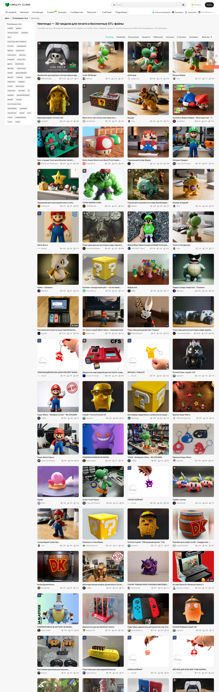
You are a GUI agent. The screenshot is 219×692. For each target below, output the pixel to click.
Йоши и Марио (179, 75)
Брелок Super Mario (181, 415)
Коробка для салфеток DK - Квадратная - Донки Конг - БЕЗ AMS (191, 542)
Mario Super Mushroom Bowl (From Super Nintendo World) (101, 160)
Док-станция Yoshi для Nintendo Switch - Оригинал (55, 160)
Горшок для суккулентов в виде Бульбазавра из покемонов (147, 203)
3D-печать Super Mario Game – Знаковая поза (103, 330)
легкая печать (13, 33)
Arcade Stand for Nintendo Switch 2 (188, 584)
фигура (10, 77)
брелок (10, 50)
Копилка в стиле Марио (93, 542)
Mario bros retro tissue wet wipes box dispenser (99, 118)
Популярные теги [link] (20, 18)
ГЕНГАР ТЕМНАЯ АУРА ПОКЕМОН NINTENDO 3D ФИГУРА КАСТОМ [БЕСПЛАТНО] (147, 584)
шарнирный (21, 46)
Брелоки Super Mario (182, 457)
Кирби (40, 500)
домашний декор (23, 95)
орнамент (23, 108)
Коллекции (37, 12)
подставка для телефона (17, 42)
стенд (10, 117)
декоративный (21, 73)
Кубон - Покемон (45, 287)
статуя (10, 86)
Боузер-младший (180, 203)
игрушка (11, 59)
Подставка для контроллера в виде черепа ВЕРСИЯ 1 (192, 330)
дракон (18, 28)
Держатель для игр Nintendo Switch (98, 627)
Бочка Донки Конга (45, 584)
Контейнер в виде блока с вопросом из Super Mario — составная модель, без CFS (147, 415)
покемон (24, 33)
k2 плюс (11, 46)
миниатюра (19, 64)
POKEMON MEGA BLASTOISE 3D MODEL (54, 627)
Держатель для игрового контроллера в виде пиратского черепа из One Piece (57, 75)
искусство (21, 59)
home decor (12, 55)
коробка (11, 95)
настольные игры (14, 104)
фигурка (11, 68)
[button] (206, 12)
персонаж (11, 91)
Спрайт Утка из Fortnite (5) (94, 415)
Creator (50, 12)
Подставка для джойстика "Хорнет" (144, 330)
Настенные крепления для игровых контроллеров (52, 669)
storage (18, 99)
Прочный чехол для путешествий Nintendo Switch (56, 330)
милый (10, 73)
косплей (21, 91)
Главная (19, 77)
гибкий (10, 28)
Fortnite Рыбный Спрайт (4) (185, 627)
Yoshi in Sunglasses (181, 245)
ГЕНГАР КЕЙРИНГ (135, 500)
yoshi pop (132, 75)
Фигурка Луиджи (180, 160)
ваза (29, 113)
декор (10, 64)
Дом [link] (7, 18)
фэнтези (22, 55)
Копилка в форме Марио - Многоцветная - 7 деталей (192, 118)
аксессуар (20, 86)
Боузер (131, 118)
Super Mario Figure (45, 457)
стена (10, 122)
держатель (20, 50)
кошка (22, 113)
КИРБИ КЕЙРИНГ (135, 669)
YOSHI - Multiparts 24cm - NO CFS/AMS (145, 457)
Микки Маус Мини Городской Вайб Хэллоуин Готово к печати (147, 245)
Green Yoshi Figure (91, 500)
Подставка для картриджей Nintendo (99, 669)
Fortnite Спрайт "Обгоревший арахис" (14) (146, 542)
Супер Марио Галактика (48, 542)
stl (29, 91)
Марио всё (132, 287)
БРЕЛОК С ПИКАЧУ (136, 372)
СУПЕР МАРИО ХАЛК (92, 203)
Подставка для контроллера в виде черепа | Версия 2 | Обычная (102, 245)
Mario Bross (42, 245)
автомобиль (12, 108)
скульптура (21, 68)
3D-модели (10, 12)
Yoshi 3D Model (89, 75)
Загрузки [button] (91, 12)
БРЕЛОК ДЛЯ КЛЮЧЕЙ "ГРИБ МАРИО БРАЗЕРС (189, 669)
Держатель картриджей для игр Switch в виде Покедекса (103, 372)
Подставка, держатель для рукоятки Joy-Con (148, 627)
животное (11, 82)
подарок (21, 82)
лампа (17, 122)
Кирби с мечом (179, 500)
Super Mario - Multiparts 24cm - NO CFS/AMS (57, 415)
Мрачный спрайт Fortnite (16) (50, 118)
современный (20, 117)
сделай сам (12, 113)
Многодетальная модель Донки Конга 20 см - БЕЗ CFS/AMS (103, 584)
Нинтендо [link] (35, 18)
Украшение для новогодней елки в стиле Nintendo (55, 203)
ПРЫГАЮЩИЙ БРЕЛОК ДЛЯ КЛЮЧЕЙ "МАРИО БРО (57, 372)
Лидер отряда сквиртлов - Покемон (189, 287)
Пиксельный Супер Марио (139, 160)
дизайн (10, 99)
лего (9, 37)
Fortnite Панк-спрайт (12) (184, 372)
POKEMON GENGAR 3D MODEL (96, 457)
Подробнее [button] (121, 12)
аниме (28, 77)
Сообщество (76, 12)
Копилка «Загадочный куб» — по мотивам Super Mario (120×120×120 (101, 287)
